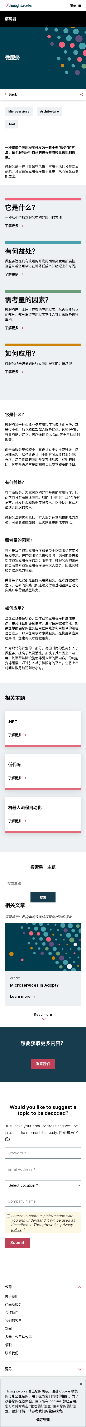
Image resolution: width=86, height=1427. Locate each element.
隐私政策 (55, 1411)
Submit (17, 1242)
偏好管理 (43, 1420)
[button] (43, 1017)
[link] (14, 226)
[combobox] (43, 883)
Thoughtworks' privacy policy (42, 1227)
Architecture (49, 111)
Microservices (18, 111)
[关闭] (81, 1384)
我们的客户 (13, 1320)
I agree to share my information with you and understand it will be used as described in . (43, 1223)
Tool (11, 124)
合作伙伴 (11, 1312)
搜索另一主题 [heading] (43, 867)
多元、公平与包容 (18, 1337)
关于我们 (11, 1296)
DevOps (52, 435)
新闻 (8, 1328)
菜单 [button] (73, 5)
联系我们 (11, 1353)
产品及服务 (13, 1304)
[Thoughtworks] (19, 6)
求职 (8, 1345)
